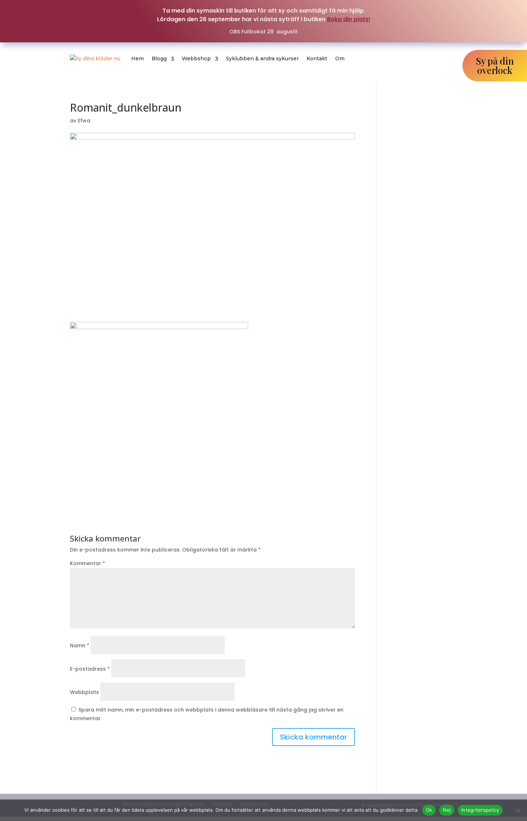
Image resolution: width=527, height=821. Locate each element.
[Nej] (518, 810)
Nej (447, 810)
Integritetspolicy (480, 810)
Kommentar (87, 563)
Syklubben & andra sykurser (262, 58)
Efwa (84, 120)
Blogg (159, 58)
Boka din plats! (348, 19)
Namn (79, 645)
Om (340, 58)
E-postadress (90, 668)
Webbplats (84, 692)
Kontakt (317, 58)
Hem (137, 58)
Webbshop (196, 58)
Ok (429, 810)
